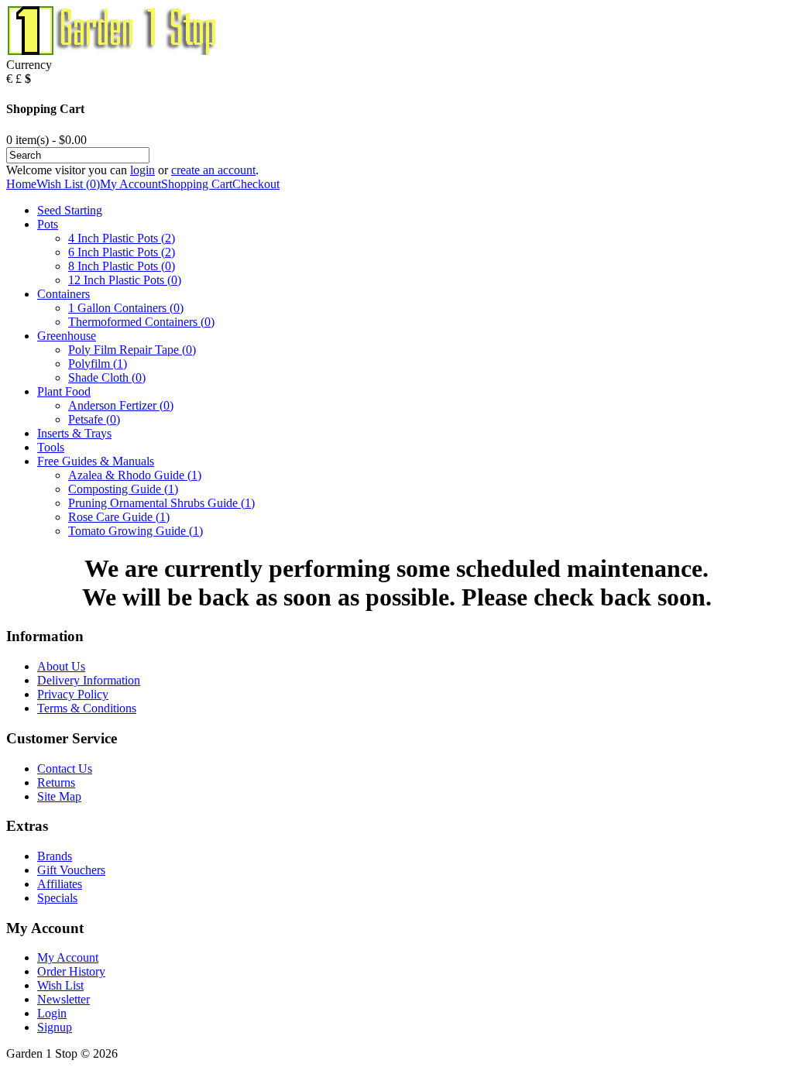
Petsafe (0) (94, 419)
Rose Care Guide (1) (119, 516)
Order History (71, 971)
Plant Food (64, 391)
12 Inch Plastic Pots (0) (124, 279)
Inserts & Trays (74, 433)
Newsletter (63, 999)
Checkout (256, 183)
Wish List (60, 985)
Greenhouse (66, 335)
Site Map (59, 796)
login (142, 170)
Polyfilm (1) (97, 363)
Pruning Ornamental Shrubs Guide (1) (161, 502)
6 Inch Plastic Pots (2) (121, 252)
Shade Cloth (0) (107, 377)
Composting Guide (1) (123, 489)
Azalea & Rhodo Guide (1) (134, 475)
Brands (54, 856)
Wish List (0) (68, 183)
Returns (56, 782)
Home (21, 183)
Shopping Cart (196, 183)
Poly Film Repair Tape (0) (132, 349)
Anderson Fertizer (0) (120, 405)
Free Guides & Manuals (95, 461)
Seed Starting (69, 210)
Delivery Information (88, 680)
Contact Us (64, 768)
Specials (57, 897)
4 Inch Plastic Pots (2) (121, 238)
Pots (47, 224)
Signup (54, 1027)
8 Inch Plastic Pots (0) (121, 266)
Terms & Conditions (86, 708)
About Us (61, 666)
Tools (50, 447)
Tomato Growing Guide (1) (135, 530)
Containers (63, 293)
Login (52, 1013)
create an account (213, 170)
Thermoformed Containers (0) (141, 321)
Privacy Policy (72, 694)
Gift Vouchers (71, 870)
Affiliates (59, 883)
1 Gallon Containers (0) (126, 307)
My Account (130, 183)
